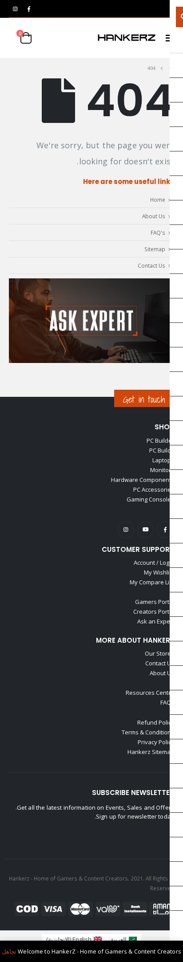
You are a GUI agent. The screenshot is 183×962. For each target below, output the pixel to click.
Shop (164, 427)
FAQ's (158, 232)
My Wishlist (159, 572)
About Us (153, 216)
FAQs (167, 702)
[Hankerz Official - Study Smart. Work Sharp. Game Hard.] (126, 38)
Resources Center (150, 693)
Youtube (145, 530)
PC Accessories (153, 489)
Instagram (126, 530)
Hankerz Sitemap (150, 752)
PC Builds (161, 450)
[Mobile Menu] (167, 37)
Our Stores (159, 653)
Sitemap (154, 249)
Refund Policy (155, 722)
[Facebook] (29, 9)
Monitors (162, 470)
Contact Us (151, 265)
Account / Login (154, 562)
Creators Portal (153, 611)
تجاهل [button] (9, 951)
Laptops (163, 460)
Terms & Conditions (148, 732)
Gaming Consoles (150, 499)
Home (157, 199)
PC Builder (160, 440)
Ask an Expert (155, 621)
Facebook (165, 530)
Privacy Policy (156, 742)
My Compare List (152, 582)
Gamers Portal (154, 602)
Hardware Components (142, 480)
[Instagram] (15, 9)
